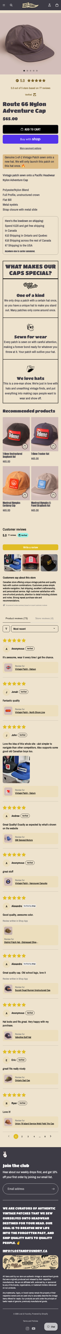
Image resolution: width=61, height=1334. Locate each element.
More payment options (30, 148)
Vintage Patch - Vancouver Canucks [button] (31, 883)
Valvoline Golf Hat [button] (23, 1037)
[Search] (11, 5)
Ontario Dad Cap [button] (22, 1080)
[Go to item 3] (49, 562)
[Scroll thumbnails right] (54, 563)
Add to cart (33, 129)
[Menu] (4, 5)
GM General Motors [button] (24, 840)
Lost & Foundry (25, 1313)
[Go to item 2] (30, 562)
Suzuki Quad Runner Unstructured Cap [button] (32, 990)
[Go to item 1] (12, 562)
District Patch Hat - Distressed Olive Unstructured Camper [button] (20, 942)
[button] (8, 667)
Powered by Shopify (40, 1313)
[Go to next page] (51, 1136)
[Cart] (57, 5)
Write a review (30, 547)
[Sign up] (53, 1189)
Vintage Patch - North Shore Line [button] (30, 712)
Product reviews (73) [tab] (17, 618)
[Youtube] (34, 1328)
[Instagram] (27, 1328)
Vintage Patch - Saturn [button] (25, 793)
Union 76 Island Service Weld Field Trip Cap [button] (34, 1123)
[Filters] (6, 628)
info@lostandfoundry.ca (25, 1251)
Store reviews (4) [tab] (44, 618)
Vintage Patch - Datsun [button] (25, 669)
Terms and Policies (30, 1321)
